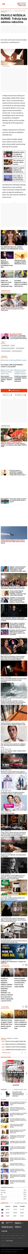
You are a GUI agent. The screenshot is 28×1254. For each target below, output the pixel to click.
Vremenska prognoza (7, 1187)
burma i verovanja (6, 351)
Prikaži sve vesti (6, 1052)
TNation (15, 1251)
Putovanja (22, 1235)
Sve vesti (3, 1099)
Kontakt (8, 1245)
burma (12, 345)
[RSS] (26, 1100)
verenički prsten (5, 345)
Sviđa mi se (6, 395)
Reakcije (16, 1038)
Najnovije (3, 1038)
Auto (16, 1238)
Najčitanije (10, 1038)
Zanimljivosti (7, 1238)
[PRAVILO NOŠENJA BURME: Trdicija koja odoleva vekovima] (14, 57)
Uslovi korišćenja (9, 1240)
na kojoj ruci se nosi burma (8, 348)
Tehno (12, 1238)
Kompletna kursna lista (21, 1203)
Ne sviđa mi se (19, 395)
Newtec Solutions (8, 1251)
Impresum (3, 1245)
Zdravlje (8, 1235)
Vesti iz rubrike (5, 1006)
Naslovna (3, 1235)
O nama (3, 1240)
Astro (25, 1089)
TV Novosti (20, 1238)
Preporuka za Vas (5, 290)
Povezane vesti (5, 965)
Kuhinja (17, 1235)
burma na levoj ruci (16, 351)
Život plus (13, 1235)
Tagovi (3, 342)
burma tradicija (20, 348)
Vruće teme (4, 356)
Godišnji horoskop (18, 1089)
